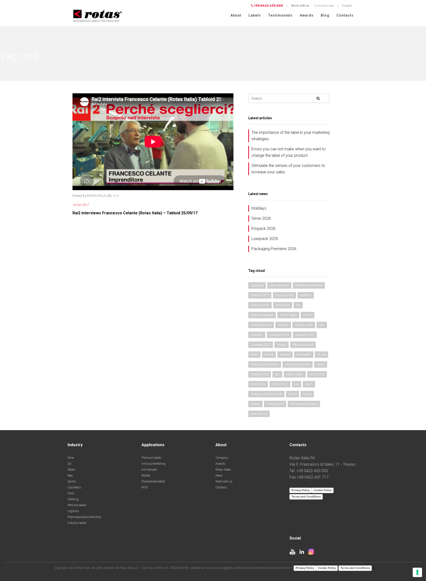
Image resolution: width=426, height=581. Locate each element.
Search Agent (294, 374)
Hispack (283, 325)
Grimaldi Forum (261, 325)
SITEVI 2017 (280, 384)
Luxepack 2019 (279, 335)
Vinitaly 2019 (275, 404)
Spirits (72, 481)
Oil (69, 463)
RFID (145, 487)
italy (321, 325)
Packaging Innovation (265, 364)
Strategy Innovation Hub (266, 394)
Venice (292, 394)
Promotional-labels (153, 481)
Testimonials (280, 15)
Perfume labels (77, 505)
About (236, 15)
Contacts (345, 15)
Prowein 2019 (259, 374)
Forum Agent (288, 315)
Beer (70, 475)
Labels (254, 15)
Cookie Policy (323, 490)
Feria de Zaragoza (262, 315)
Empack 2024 (284, 295)
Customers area (324, 5)
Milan (254, 354)
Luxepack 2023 (260, 344)
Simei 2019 (317, 374)
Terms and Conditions (306, 496)
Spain (309, 384)
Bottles (146, 475)
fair (298, 305)
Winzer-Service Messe (304, 404)
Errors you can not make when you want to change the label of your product (288, 152)
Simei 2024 (258, 384)
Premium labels (151, 458)
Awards (307, 15)
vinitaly (255, 404)
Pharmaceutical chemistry (84, 517)
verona (307, 394)
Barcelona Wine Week (308, 285)
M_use (321, 354)
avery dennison (279, 285)
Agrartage (257, 285)
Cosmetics (74, 487)
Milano (269, 354)
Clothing (73, 499)
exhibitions (283, 305)
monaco (285, 354)
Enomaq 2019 (260, 305)
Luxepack (257, 335)
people (321, 364)
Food (71, 493)
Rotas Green (223, 469)
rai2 (277, 374)
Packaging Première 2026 (273, 248)
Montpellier (304, 354)
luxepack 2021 (304, 335)
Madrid (281, 344)
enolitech (305, 295)
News (219, 475)
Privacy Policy (300, 490)
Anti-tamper (149, 469)
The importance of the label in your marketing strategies (290, 135)
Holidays (258, 208)
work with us (259, 414)
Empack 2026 (263, 228)
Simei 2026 (261, 218)
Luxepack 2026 (264, 238)
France (307, 315)
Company (221, 458)
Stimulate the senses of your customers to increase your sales (288, 168)
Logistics (73, 511)
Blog (325, 15)
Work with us (300, 5)
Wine (71, 458)
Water (71, 469)
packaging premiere (297, 364)
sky (296, 384)
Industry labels (77, 523)
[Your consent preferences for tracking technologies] (417, 572)
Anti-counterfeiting (153, 463)
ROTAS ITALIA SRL (99, 196)
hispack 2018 (304, 325)
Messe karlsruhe (303, 344)
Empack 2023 (260, 295)
